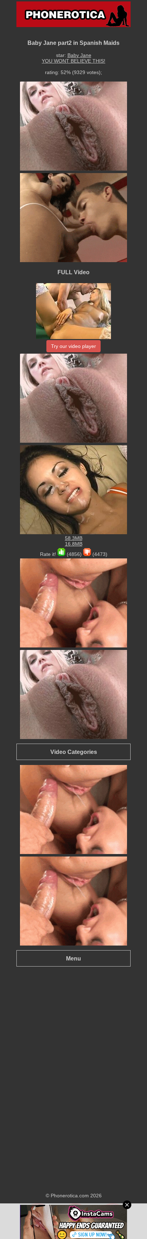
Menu (73, 958)
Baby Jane (79, 55)
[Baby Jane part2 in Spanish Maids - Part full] (73, 337)
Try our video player (73, 346)
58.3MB (73, 538)
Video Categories (73, 752)
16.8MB (73, 544)
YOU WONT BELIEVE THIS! (73, 61)
